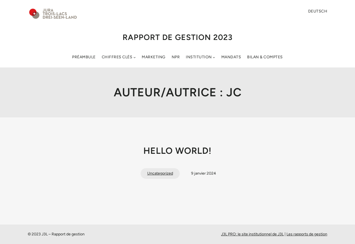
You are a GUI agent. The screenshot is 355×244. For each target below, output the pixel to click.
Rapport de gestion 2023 (177, 37)
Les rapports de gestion (306, 234)
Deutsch (318, 11)
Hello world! (177, 150)
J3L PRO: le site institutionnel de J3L (252, 234)
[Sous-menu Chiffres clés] (134, 57)
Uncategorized (160, 173)
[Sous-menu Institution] (214, 57)
